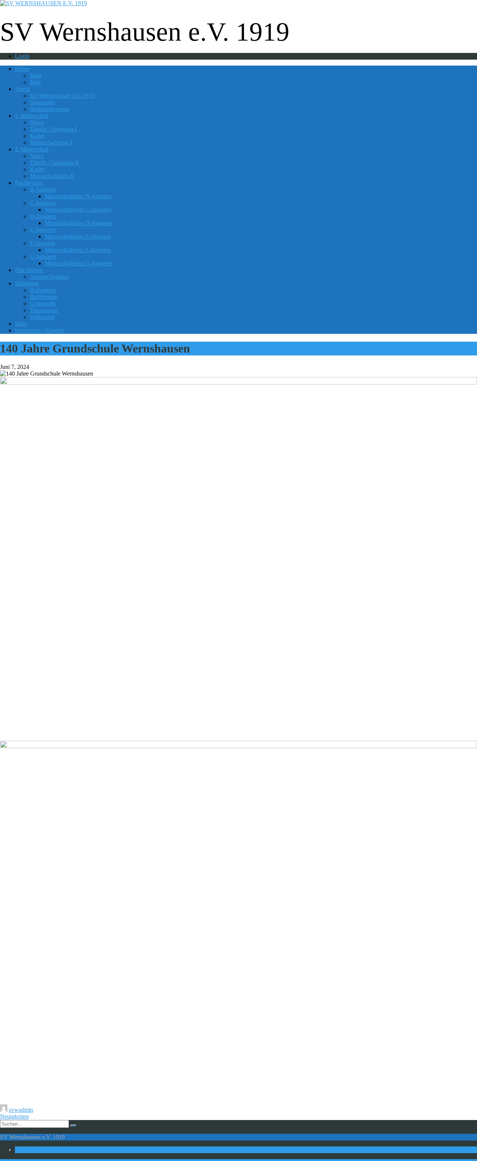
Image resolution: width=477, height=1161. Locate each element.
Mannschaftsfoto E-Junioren (78, 236)
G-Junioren (43, 256)
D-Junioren (43, 216)
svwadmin (21, 1110)
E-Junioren (43, 230)
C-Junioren (43, 203)
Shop (21, 323)
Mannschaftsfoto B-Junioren (78, 196)
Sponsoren (42, 102)
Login (22, 56)
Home (22, 69)
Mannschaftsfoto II (52, 176)
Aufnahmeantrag (49, 109)
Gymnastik (43, 303)
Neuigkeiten (14, 1116)
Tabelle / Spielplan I (53, 129)
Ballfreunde (43, 297)
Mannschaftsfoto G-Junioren (78, 263)
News (37, 122)
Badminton (43, 290)
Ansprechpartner (49, 276)
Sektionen (26, 283)
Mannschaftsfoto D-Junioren (78, 223)
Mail (35, 82)
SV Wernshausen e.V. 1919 (62, 95)
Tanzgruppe (44, 310)
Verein (22, 89)
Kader (37, 136)
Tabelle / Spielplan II (54, 162)
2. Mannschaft (31, 149)
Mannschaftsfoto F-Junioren (78, 250)
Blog (35, 75)
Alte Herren (29, 270)
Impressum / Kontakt (39, 330)
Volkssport (42, 317)
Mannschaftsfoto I (51, 142)
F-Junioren (42, 243)
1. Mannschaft (31, 116)
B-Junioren (43, 189)
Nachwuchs (29, 183)
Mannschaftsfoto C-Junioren (78, 209)
